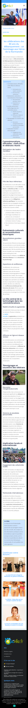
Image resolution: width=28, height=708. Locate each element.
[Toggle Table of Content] (22, 81)
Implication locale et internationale (12, 129)
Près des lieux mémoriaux (16, 93)
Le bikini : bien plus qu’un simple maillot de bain (14, 593)
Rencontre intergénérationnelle (18, 122)
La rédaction (7, 656)
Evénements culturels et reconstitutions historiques (14, 97)
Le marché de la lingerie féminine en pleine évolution (14, 568)
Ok (14, 705)
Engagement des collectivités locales (17, 133)
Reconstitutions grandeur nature (17, 100)
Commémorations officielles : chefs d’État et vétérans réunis (15, 85)
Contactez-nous (8, 654)
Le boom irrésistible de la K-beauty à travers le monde (14, 617)
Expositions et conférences (16, 103)
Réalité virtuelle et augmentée (17, 112)
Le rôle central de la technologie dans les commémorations (13, 108)
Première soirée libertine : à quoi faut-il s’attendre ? (13, 670)
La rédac (6, 521)
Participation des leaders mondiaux (17, 90)
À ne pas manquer (10, 663)
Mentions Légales (8, 651)
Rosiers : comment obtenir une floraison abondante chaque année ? (13, 676)
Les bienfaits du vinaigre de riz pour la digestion (13, 673)
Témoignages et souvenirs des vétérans (15, 119)
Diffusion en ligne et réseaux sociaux (18, 115)
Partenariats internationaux (16, 136)
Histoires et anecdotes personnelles (18, 126)
